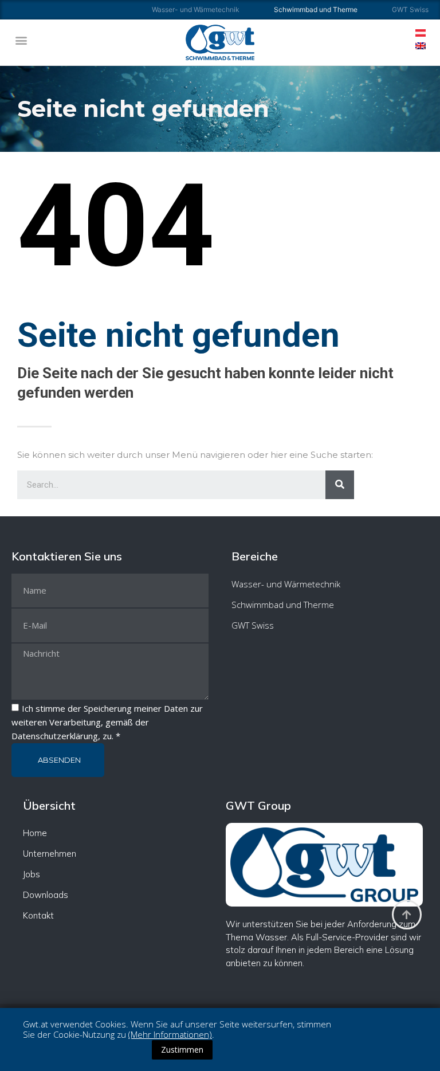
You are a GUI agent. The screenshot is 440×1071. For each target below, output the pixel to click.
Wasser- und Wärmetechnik (195, 9)
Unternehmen (49, 853)
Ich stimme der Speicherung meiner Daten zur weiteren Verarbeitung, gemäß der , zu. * (107, 722)
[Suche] (339, 484)
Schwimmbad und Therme (282, 604)
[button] (20, 40)
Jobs (31, 874)
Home (35, 832)
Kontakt (38, 915)
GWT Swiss (410, 9)
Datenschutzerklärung (54, 736)
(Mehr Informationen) (170, 1034)
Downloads (45, 894)
